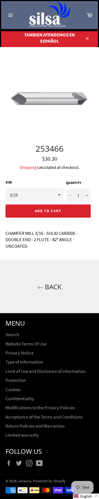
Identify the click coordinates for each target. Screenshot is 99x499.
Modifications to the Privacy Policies (40, 408)
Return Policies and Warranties (35, 426)
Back (52, 286)
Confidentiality (20, 399)
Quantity (73, 183)
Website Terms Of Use (26, 344)
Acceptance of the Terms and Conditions (44, 417)
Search (12, 334)
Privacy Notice (20, 353)
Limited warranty (22, 435)
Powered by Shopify (49, 481)
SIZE (9, 182)
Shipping (28, 167)
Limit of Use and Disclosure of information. (46, 371)
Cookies (13, 389)
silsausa (24, 481)
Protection (16, 380)
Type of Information (24, 362)
